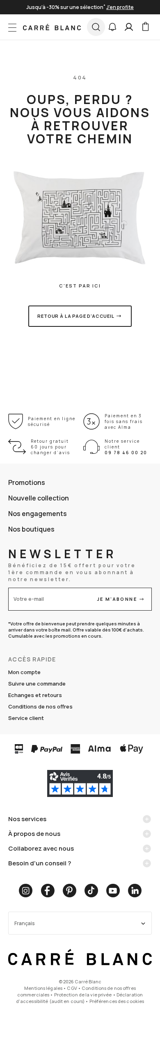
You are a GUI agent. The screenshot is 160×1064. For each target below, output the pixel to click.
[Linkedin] (135, 890)
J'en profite (120, 7)
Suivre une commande (37, 683)
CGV (72, 988)
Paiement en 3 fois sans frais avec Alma (124, 421)
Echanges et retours (35, 695)
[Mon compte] (128, 27)
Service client (26, 718)
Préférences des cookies (116, 1001)
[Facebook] (48, 890)
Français (24, 923)
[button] (112, 27)
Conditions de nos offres (40, 706)
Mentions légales (43, 988)
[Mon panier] (145, 27)
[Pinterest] (69, 890)
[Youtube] (113, 890)
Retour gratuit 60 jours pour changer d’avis (50, 446)
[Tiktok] (91, 890)
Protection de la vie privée (83, 995)
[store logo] (52, 27)
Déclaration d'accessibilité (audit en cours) (79, 998)
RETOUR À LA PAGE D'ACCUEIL (75, 316)
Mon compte (24, 672)
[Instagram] (25, 890)
